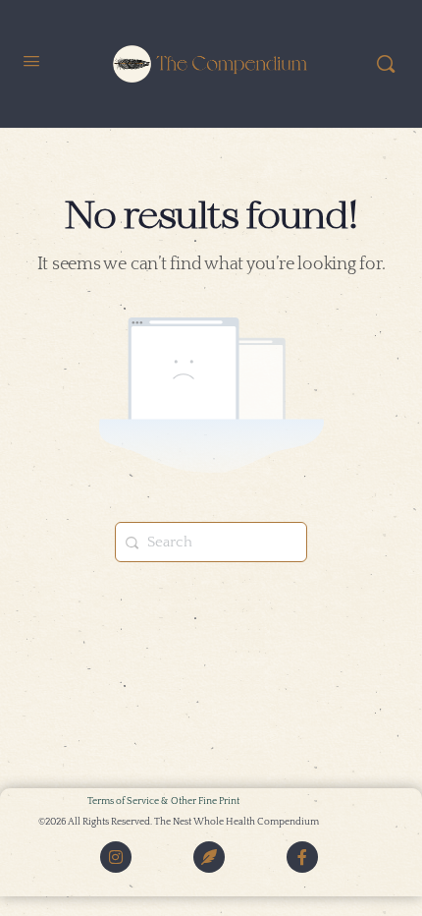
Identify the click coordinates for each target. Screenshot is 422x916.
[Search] (385, 64)
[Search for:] (211, 542)
